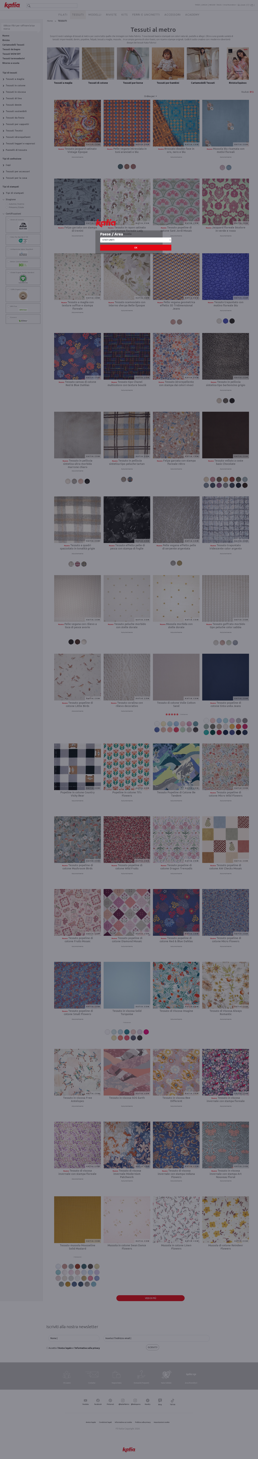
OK (135, 247)
